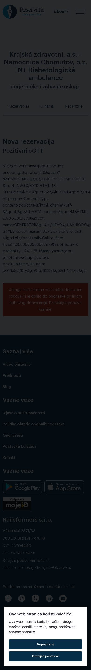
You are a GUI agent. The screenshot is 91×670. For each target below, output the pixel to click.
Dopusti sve (45, 644)
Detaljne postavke (45, 656)
